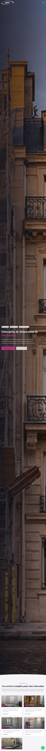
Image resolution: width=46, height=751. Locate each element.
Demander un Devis (7, 348)
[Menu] (43, 2)
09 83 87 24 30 (22, 348)
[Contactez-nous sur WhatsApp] (43, 748)
